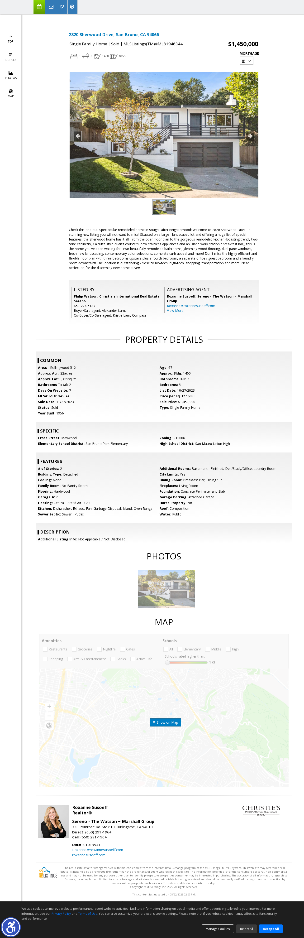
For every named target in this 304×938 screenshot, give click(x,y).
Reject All (246, 929)
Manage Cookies (218, 929)
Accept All (271, 929)
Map (11, 96)
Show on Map (167, 722)
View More (175, 310)
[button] (11, 927)
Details (10, 60)
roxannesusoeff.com (88, 854)
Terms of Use (87, 913)
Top (11, 41)
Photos (11, 78)
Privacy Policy (61, 913)
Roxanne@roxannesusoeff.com (191, 305)
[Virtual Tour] (73, 7)
